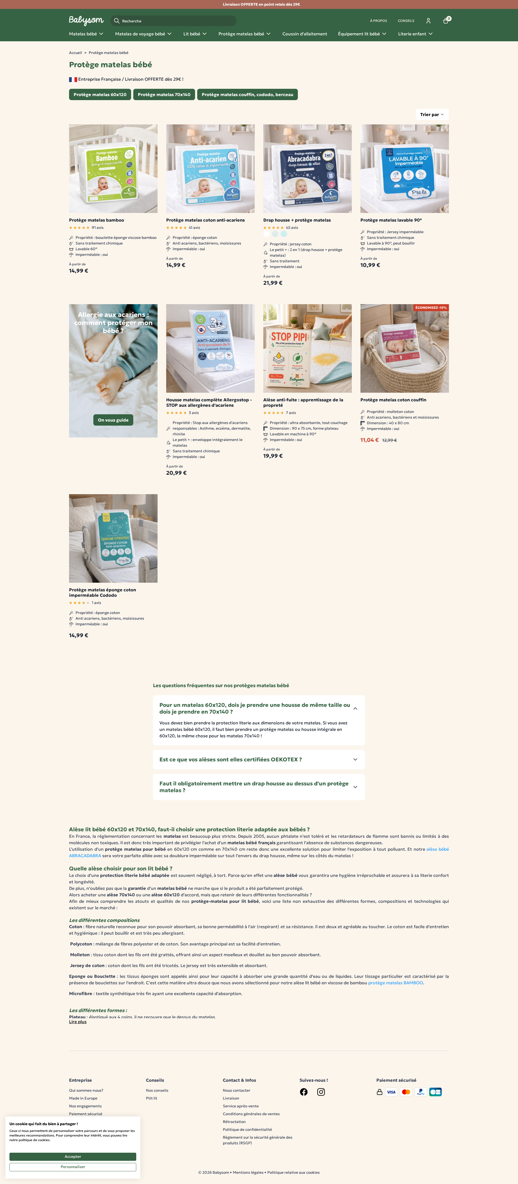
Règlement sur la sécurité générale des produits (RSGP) (257, 1140)
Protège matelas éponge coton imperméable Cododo (102, 592)
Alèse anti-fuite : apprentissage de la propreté (303, 402)
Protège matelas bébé (241, 33)
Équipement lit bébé (359, 33)
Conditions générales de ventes (251, 1113)
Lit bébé (191, 33)
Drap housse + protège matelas (297, 220)
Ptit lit (151, 1098)
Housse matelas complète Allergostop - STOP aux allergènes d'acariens (209, 402)
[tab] (259, 708)
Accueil (75, 52)
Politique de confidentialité (247, 1129)
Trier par (429, 114)
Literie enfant (412, 33)
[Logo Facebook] (303, 1092)
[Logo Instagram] (321, 1092)
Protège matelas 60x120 (100, 94)
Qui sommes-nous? (86, 1090)
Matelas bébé (83, 33)
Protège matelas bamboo (96, 220)
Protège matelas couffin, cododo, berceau (247, 94)
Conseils (406, 21)
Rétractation (234, 1121)
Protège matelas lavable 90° (391, 220)
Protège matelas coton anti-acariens (205, 220)
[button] (259, 708)
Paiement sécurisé (85, 1113)
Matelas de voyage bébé (140, 33)
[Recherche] (117, 21)
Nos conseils (157, 1090)
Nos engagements (85, 1106)
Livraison (231, 1098)
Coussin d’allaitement (304, 33)
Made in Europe (83, 1098)
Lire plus (78, 1021)
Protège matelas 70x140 (164, 94)
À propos (378, 21)
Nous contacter (236, 1090)
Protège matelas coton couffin (393, 399)
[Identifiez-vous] (428, 21)
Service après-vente (241, 1106)
